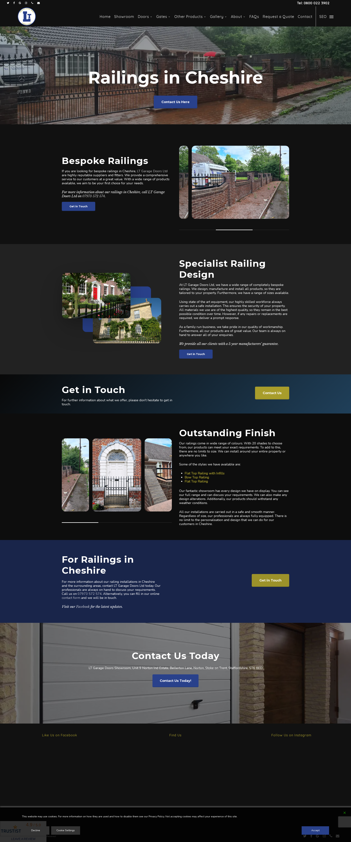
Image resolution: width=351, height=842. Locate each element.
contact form (71, 598)
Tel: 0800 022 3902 (313, 3)
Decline (35, 830)
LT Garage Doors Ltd (152, 171)
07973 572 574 (93, 196)
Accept (315, 830)
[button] (326, 16)
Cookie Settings (65, 830)
